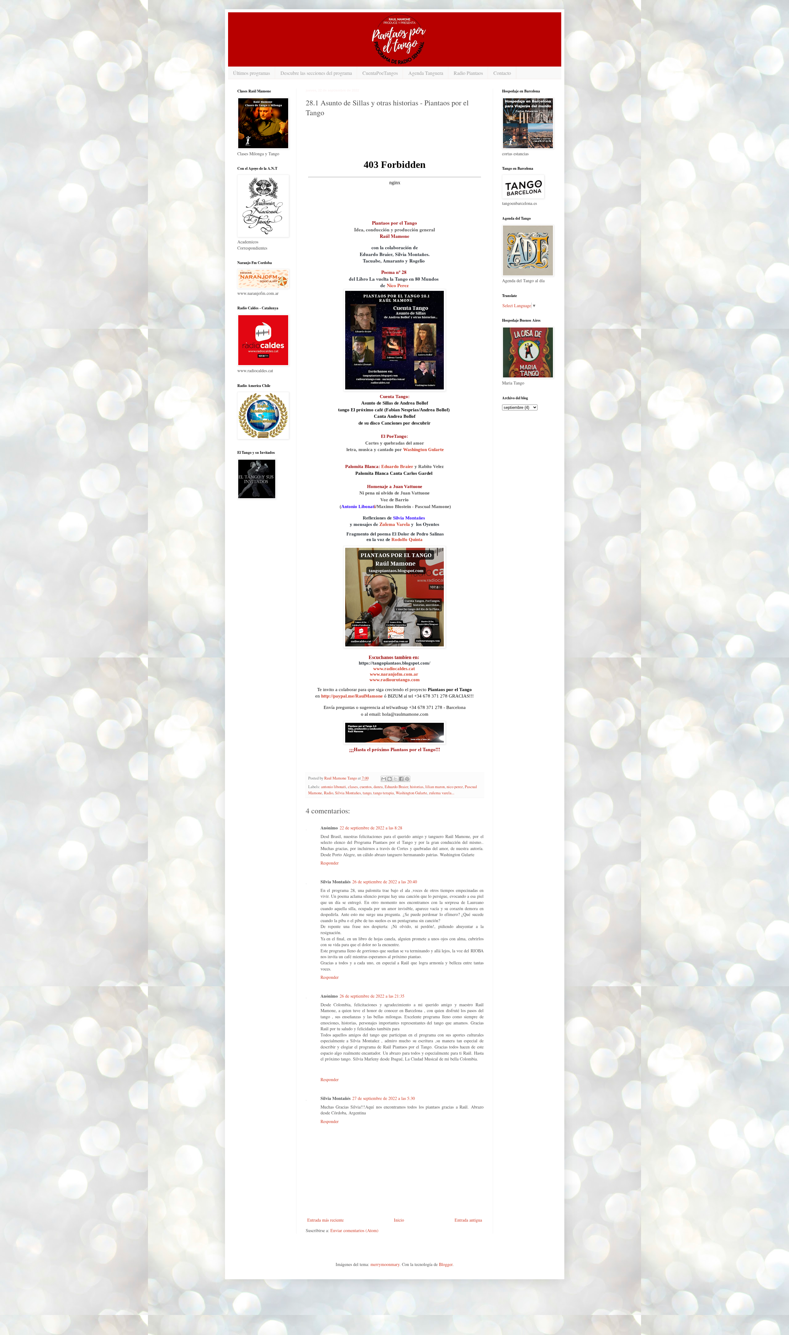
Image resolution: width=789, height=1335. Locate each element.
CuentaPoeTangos (380, 73)
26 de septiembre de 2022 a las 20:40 (384, 882)
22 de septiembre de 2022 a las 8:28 (371, 828)
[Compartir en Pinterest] (407, 779)
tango (367, 793)
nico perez (455, 786)
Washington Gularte (423, 449)
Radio (328, 793)
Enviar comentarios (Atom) (354, 1230)
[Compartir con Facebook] (401, 779)
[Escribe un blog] (389, 779)
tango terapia (383, 793)
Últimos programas (251, 73)
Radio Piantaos (468, 73)
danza (378, 786)
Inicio (399, 1220)
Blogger (445, 1264)
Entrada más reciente (325, 1220)
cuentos (366, 786)
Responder (330, 863)
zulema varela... (441, 793)
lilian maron (435, 786)
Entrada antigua (468, 1220)
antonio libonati (333, 786)
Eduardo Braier (397, 466)
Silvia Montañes (348, 793)
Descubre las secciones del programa (316, 73)
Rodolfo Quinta (407, 539)
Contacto (502, 73)
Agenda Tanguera (425, 73)
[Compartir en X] (395, 779)
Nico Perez (398, 285)
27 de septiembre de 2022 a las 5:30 (383, 1098)
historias (416, 786)
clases (353, 786)
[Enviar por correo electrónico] (384, 779)
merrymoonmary (384, 1264)
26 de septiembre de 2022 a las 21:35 (372, 996)
